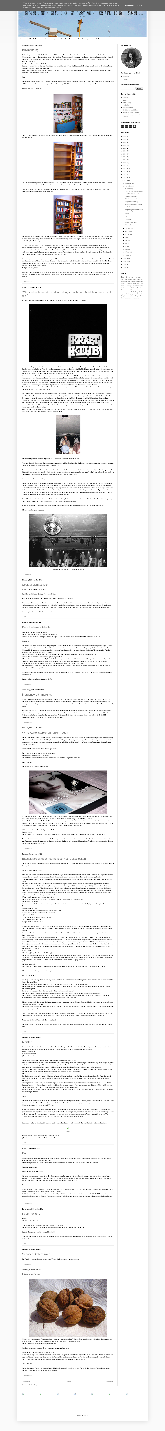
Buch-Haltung (127, 102)
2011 (125, 180)
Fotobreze (139, 277)
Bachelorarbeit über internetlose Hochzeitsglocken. (54, 858)
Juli (126, 237)
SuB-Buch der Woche (135, 281)
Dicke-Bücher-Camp (137, 288)
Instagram (126, 76)
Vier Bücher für (138, 286)
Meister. (27, 1042)
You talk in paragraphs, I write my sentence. (133, 115)
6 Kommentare (28, 1032)
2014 (125, 171)
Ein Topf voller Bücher (133, 298)
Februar (127, 252)
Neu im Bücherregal (128, 279)
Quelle (68, 1131)
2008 (125, 264)
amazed (125, 100)
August (127, 234)
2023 (125, 145)
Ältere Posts (109, 1381)
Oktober (127, 228)
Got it (139, 5)
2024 (125, 142)
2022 (125, 148)
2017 (125, 163)
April (126, 246)
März (126, 249)
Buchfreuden (127, 277)
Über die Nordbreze (35, 39)
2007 (125, 267)
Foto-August (128, 286)
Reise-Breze (124, 298)
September (128, 231)
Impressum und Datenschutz (95, 39)
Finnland (140, 279)
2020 (125, 154)
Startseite (23, 39)
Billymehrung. (30, 49)
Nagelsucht (129, 292)
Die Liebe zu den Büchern (130, 110)
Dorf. (25, 1153)
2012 (125, 177)
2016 (125, 166)
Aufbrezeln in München (67, 39)
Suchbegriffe (136, 292)
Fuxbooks (126, 105)
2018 (125, 160)
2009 (125, 262)
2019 (125, 157)
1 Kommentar (28, 574)
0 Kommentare (28, 282)
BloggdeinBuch (139, 296)
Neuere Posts (26, 1381)
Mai (126, 243)
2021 (125, 151)
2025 (125, 139)
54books (125, 98)
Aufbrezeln (124, 288)
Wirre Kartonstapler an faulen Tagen (45, 732)
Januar (127, 255)
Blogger (86, 1415)
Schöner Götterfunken (36, 1254)
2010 (125, 259)
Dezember (128, 183)
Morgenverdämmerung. (37, 694)
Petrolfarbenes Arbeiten (37, 627)
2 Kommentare (28, 848)
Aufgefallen (131, 296)
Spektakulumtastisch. (35, 584)
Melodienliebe (125, 290)
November (128, 186)
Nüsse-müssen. (32, 1274)
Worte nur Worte (138, 284)
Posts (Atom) (33, 1385)
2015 (125, 169)
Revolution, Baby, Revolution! (131, 112)
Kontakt (80, 39)
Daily (122, 286)
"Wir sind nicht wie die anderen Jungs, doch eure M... (134, 192)
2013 (125, 175)
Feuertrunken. (31, 1213)
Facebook (126, 79)
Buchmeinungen (50, 39)
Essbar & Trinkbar (126, 284)
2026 (125, 136)
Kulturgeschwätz (128, 107)
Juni (126, 240)
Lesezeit (124, 281)
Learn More (130, 5)
